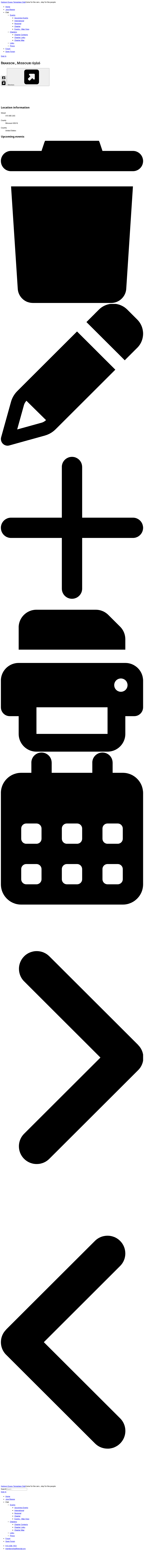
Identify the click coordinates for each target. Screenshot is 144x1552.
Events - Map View (21, 29)
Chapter (17, 26)
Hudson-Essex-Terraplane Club (13, 2)
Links (12, 43)
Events (12, 15)
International (19, 21)
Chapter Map (19, 40)
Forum (7, 49)
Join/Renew (10, 10)
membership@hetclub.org (15, 1549)
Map (3, 80)
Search (3, 1489)
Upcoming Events (21, 18)
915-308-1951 (11, 1546)
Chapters (13, 32)
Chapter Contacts (21, 35)
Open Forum (10, 52)
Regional (17, 24)
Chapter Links (19, 37)
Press (12, 46)
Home (7, 7)
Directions (11, 85)
